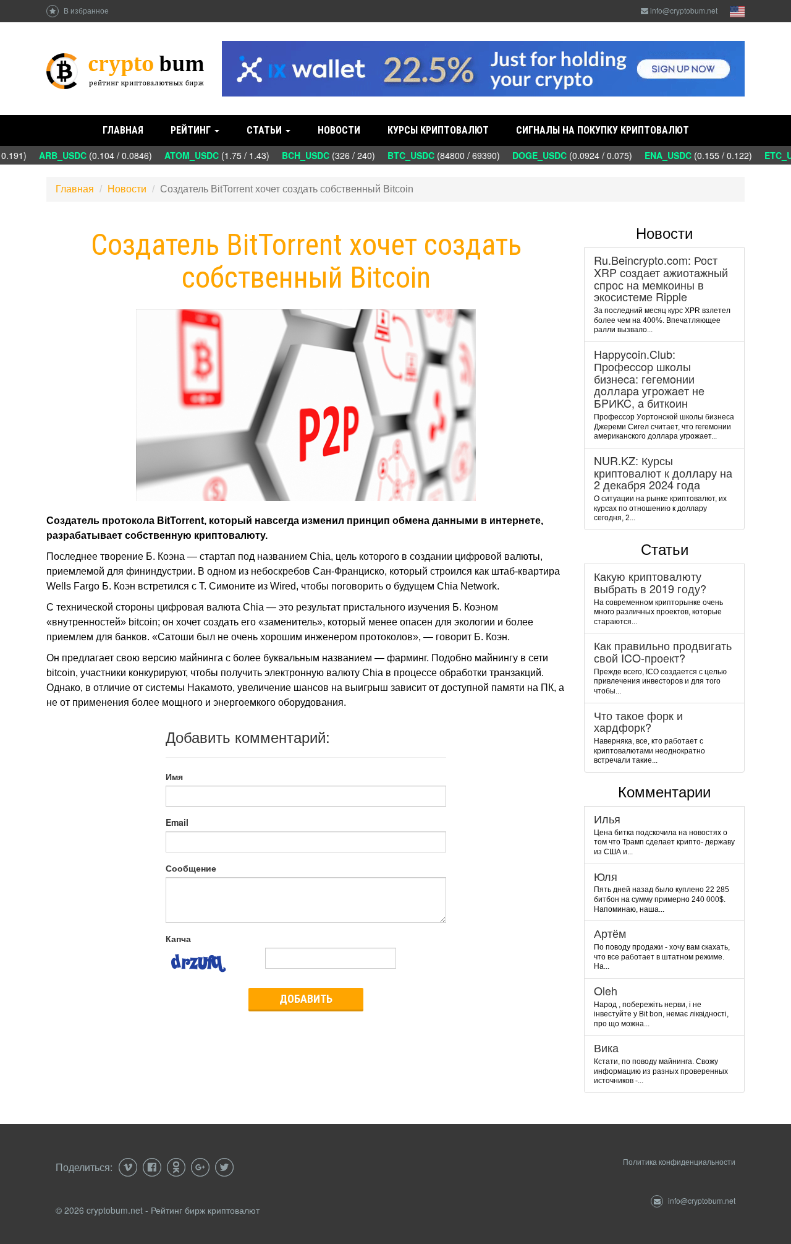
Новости (339, 130)
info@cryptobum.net (683, 10)
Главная (123, 130)
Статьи (265, 130)
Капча (178, 938)
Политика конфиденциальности (679, 1161)
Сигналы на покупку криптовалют (602, 130)
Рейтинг (192, 130)
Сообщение (191, 868)
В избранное (85, 10)
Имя (174, 776)
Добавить (305, 998)
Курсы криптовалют (438, 130)
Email (177, 822)
